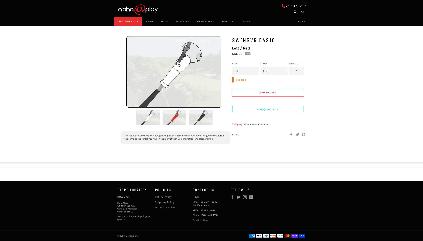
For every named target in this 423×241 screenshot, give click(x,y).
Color (264, 63)
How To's (228, 21)
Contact (248, 21)
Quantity (293, 63)
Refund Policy (163, 196)
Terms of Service (165, 207)
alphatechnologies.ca (127, 22)
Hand (234, 63)
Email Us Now (200, 220)
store (149, 21)
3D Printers (205, 21)
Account (302, 21)
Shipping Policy (164, 202)
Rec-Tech (182, 21)
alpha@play (131, 236)
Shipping (237, 124)
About (164, 21)
